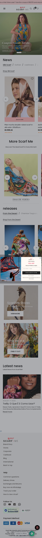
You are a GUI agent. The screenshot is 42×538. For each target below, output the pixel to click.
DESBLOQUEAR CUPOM (31, 272)
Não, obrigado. (31, 275)
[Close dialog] (40, 258)
